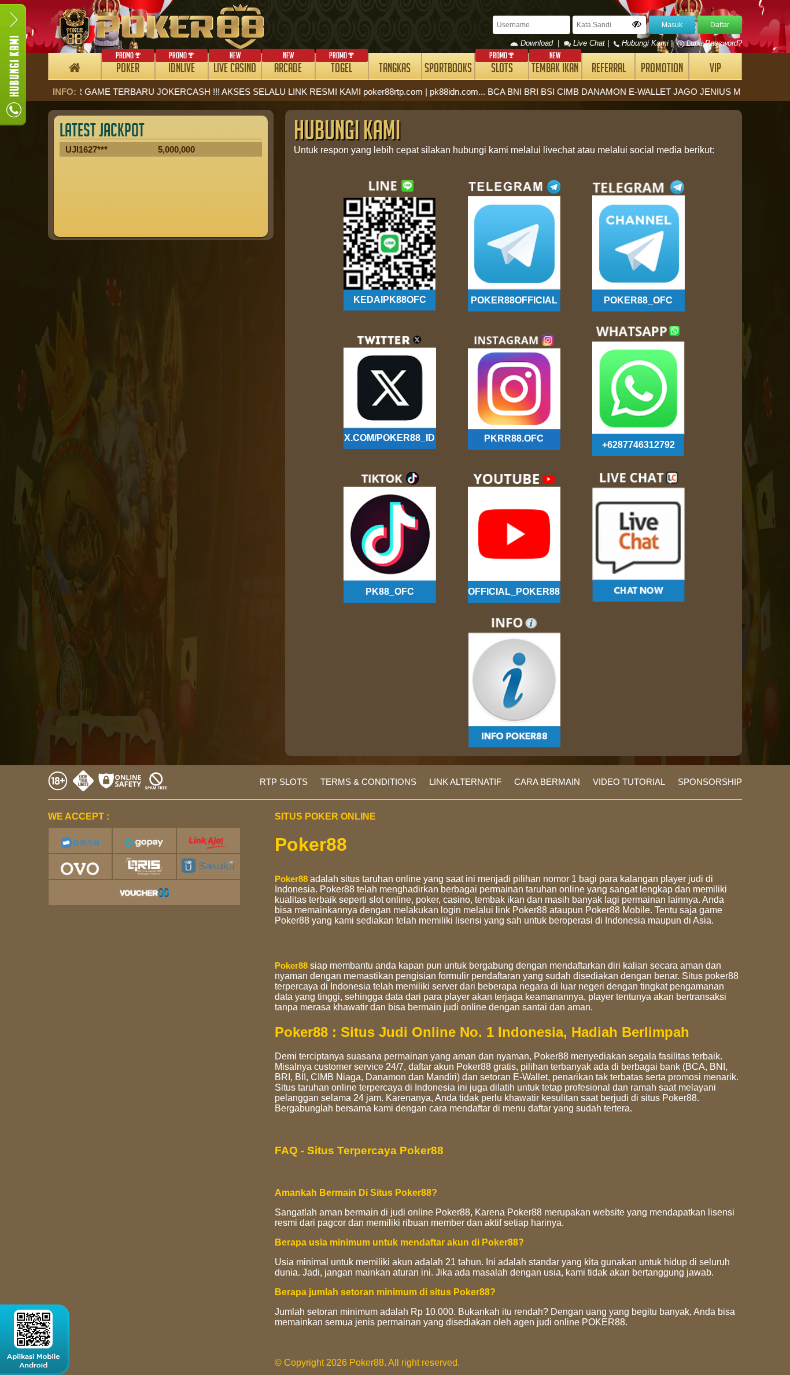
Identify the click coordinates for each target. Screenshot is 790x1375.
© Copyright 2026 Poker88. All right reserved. (367, 1362)
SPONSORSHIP (710, 782)
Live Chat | (591, 43)
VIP (715, 69)
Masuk (672, 25)
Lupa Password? (713, 43)
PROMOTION (662, 69)
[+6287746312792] (638, 390)
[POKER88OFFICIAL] (514, 245)
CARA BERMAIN (547, 782)
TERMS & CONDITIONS (368, 782)
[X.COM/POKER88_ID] (390, 390)
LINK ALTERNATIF (465, 782)
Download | (541, 43)
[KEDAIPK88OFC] (390, 245)
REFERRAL (609, 69)
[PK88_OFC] (390, 536)
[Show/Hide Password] (636, 24)
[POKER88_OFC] (638, 245)
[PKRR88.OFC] (514, 390)
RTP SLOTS (284, 782)
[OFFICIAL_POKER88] (514, 536)
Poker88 (291, 879)
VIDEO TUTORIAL (629, 782)
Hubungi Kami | (647, 43)
